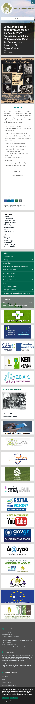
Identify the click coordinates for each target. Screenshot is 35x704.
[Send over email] (16, 200)
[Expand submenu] (32, 253)
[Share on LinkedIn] (12, 200)
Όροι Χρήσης (5, 676)
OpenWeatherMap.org (21, 305)
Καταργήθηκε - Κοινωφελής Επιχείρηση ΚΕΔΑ (15, 206)
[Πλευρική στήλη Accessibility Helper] (33, 2)
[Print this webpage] (20, 200)
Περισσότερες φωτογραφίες (10, 416)
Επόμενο (6, 235)
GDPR (3, 679)
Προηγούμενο (8, 214)
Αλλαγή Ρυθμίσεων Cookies (10, 701)
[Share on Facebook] (5, 200)
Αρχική (5, 52)
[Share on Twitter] (9, 200)
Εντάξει (5, 698)
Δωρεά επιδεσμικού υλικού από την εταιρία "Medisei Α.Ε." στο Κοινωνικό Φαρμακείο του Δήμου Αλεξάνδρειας (10, 224)
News (10, 52)
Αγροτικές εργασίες (9, 413)
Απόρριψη (14, 698)
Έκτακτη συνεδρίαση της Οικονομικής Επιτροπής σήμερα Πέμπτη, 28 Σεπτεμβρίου (10, 241)
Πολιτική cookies (6, 682)
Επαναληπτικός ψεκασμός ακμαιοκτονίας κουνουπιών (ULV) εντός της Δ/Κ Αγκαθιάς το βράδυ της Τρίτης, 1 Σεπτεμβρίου (17, 665)
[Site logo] (17, 13)
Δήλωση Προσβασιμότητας (9, 685)
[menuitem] (17, 253)
